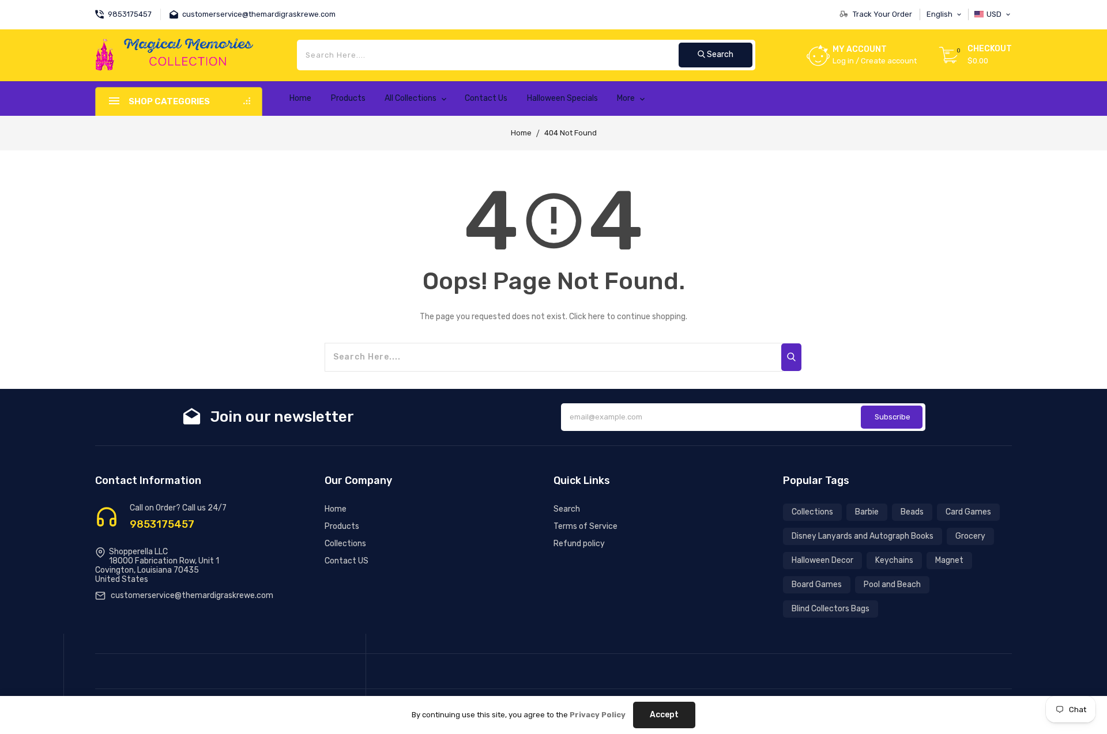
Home (521, 132)
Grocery (970, 536)
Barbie (867, 512)
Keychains (894, 560)
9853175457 (162, 524)
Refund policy (579, 543)
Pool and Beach (892, 584)
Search (567, 509)
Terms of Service (585, 526)
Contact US (346, 561)
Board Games (817, 584)
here (596, 316)
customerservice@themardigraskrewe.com (192, 595)
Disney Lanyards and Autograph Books (862, 536)
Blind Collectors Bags (830, 609)
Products (342, 526)
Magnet (949, 560)
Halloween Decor (822, 560)
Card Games (968, 512)
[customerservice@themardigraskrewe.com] (176, 13)
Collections (345, 543)
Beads (912, 512)
